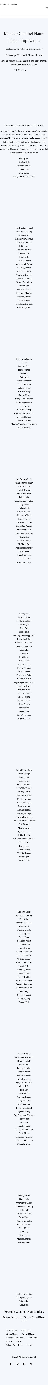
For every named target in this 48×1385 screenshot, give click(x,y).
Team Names (11, 1330)
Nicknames (26, 1330)
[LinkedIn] (24, 1364)
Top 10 (19, 1341)
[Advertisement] (24, 96)
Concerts (30, 1345)
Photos (9, 1341)
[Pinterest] (31, 1364)
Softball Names (28, 1334)
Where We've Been (14, 1345)
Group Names (12, 1334)
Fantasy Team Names (15, 1338)
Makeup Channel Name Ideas (24, 55)
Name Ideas (33, 1338)
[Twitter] (17, 1364)
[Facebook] (10, 1364)
